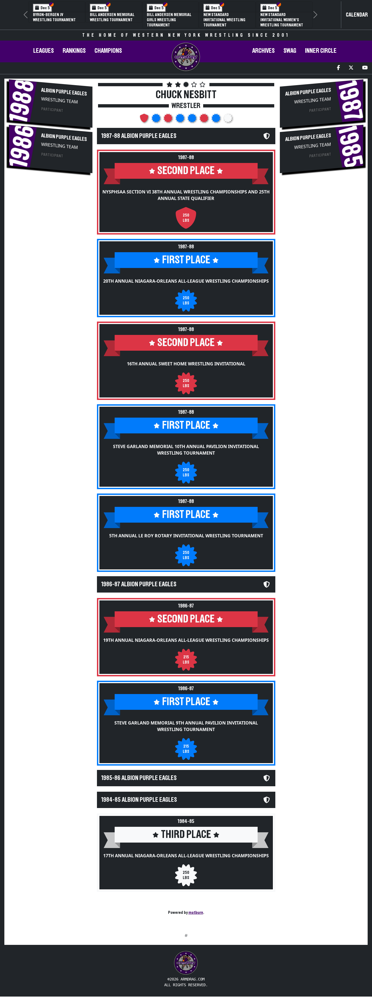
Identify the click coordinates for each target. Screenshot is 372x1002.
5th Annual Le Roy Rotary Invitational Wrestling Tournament (186, 536)
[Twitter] (351, 68)
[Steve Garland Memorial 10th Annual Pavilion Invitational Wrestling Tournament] (181, 120)
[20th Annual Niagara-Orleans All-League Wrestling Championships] (157, 120)
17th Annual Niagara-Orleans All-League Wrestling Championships (186, 856)
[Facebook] (338, 68)
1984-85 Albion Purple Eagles (139, 800)
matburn (195, 912)
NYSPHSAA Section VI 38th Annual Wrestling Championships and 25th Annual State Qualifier (186, 195)
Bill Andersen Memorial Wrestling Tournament (112, 17)
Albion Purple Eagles (64, 92)
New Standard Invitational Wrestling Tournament (224, 20)
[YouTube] (365, 68)
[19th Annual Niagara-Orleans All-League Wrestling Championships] (205, 120)
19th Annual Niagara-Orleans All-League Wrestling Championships (186, 640)
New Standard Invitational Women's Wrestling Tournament (281, 20)
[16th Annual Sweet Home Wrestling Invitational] (169, 120)
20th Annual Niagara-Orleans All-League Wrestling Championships (186, 281)
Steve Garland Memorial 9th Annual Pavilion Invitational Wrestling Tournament (186, 726)
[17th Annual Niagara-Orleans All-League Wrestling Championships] (227, 120)
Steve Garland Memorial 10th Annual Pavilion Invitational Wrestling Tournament (186, 449)
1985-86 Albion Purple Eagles (139, 778)
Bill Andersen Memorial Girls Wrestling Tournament (169, 20)
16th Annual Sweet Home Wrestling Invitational (186, 364)
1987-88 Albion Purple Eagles (138, 136)
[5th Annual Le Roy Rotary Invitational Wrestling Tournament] (193, 120)
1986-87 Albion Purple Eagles (138, 584)
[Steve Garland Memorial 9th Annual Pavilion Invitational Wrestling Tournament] (216, 120)
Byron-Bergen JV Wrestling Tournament (54, 17)
